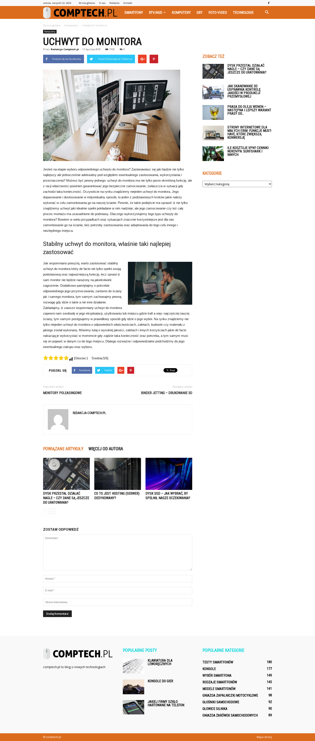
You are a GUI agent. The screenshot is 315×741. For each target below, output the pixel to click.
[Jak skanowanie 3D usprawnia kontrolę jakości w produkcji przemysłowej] (213, 91)
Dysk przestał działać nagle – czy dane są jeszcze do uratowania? (66, 498)
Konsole (209, 669)
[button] (267, 12)
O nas (102, 3)
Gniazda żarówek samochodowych (230, 715)
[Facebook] (269, 3)
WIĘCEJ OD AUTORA (105, 448)
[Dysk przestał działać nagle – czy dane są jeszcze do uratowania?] (66, 474)
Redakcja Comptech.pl (65, 49)
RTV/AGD (155, 12)
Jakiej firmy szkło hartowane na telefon (166, 703)
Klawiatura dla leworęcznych (160, 662)
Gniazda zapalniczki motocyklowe (230, 695)
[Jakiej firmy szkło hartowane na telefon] (133, 707)
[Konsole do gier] (133, 686)
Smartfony (133, 12)
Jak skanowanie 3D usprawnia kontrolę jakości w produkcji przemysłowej (244, 91)
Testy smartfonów (217, 662)
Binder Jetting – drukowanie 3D (166, 393)
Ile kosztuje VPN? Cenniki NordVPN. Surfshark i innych (247, 151)
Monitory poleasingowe (62, 393)
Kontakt (127, 3)
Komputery (181, 12)
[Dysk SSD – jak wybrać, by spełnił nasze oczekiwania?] (169, 474)
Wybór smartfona (216, 675)
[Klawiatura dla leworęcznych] (133, 666)
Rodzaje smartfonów (219, 682)
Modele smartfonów (219, 689)
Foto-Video (217, 12)
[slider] (56, 357)
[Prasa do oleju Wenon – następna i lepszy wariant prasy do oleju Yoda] (213, 112)
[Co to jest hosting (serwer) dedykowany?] (117, 474)
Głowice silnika (214, 709)
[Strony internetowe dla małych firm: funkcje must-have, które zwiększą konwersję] (213, 133)
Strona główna (87, 3)
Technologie (243, 12)
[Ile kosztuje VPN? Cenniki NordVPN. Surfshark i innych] (213, 153)
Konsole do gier (160, 681)
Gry (199, 12)
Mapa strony (264, 737)
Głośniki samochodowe (220, 702)
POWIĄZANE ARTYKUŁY (63, 448)
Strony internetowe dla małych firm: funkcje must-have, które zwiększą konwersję (249, 132)
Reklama (114, 3)
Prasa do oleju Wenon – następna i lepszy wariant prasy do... (249, 110)
